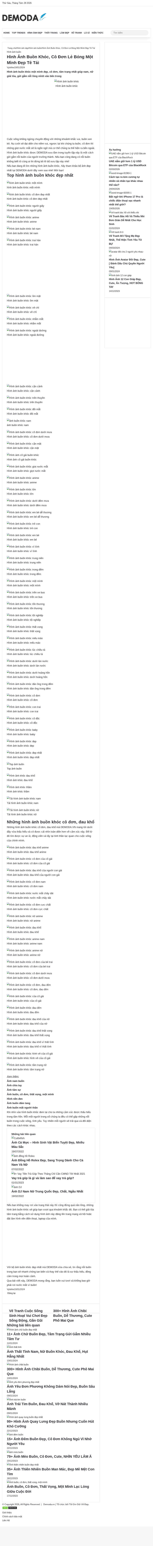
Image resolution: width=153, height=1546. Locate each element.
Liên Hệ (6, 1520)
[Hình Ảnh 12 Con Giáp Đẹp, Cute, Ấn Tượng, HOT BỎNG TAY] (120, 275)
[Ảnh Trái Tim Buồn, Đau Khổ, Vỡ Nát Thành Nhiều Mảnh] (16, 1399)
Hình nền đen (15, 1098)
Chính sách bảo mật (12, 1516)
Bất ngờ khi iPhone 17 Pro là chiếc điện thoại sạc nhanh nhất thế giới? (126, 200)
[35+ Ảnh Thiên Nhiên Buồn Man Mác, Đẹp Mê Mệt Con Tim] (23, 1464)
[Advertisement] (51, 115)
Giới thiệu (7, 1512)
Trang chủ (11, 48)
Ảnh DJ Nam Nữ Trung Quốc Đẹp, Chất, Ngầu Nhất (47, 1191)
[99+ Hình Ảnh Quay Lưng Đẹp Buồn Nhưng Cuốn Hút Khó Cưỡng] (25, 1417)
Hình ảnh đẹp (34, 33)
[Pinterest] (8, 1297)
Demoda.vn (49, 1504)
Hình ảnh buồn (35, 48)
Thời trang (51, 33)
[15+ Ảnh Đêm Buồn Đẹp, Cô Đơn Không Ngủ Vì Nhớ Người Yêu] (15, 1434)
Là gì (87, 33)
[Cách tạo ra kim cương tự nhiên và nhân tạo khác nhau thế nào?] (120, 173)
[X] (7, 1297)
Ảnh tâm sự (14, 1089)
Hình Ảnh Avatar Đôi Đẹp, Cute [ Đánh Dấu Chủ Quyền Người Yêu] (127, 263)
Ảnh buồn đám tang (18, 1103)
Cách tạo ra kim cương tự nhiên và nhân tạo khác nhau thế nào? (126, 181)
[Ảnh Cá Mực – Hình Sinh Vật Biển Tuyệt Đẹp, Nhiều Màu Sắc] (18, 1138)
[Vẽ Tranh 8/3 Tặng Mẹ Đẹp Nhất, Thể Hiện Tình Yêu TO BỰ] (116, 232)
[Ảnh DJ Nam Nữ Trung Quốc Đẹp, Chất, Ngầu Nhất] (17, 1187)
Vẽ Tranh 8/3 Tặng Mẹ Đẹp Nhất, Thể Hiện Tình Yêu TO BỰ (125, 240)
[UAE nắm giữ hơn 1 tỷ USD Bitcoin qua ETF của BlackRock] (127, 157)
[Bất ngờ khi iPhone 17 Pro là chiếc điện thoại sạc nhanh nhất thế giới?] (120, 192)
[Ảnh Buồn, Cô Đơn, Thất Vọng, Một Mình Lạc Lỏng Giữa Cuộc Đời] (27, 1482)
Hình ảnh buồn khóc (19, 71)
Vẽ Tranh (76, 33)
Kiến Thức (97, 33)
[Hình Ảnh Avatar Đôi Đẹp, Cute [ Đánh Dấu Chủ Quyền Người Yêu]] (127, 255)
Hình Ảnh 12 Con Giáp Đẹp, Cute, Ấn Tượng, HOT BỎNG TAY (126, 283)
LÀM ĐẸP (64, 33)
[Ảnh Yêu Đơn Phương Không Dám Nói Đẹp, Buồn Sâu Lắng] (23, 1382)
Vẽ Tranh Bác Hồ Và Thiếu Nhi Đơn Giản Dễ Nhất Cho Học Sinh (126, 220)
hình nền (20, 1218)
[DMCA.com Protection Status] (9, 1508)
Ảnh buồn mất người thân (22, 1107)
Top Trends (18, 33)
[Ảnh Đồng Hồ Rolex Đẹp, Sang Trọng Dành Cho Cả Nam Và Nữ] (23, 1156)
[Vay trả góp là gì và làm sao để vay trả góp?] (48, 1173)
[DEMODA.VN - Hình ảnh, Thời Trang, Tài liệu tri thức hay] (24, 17)
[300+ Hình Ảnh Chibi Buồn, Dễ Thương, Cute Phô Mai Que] (18, 1364)
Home (6, 33)
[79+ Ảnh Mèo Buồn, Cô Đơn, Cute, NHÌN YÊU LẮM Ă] (15, 1452)
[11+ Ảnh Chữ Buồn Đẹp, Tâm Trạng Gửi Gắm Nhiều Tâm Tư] (22, 1329)
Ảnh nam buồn (15, 1081)
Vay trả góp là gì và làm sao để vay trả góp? (43, 1178)
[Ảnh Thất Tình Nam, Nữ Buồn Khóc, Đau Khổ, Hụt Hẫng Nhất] (14, 1347)
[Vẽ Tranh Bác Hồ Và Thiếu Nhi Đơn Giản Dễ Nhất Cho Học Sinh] (124, 212)
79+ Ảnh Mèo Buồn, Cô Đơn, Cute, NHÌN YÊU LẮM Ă (49, 1456)
